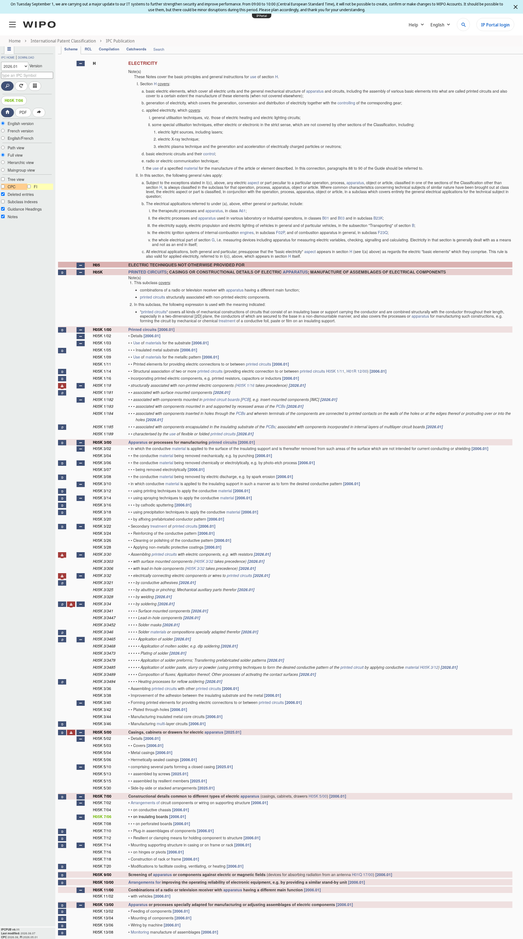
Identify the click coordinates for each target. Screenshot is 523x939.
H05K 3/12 (102, 490)
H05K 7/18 (102, 859)
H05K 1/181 (103, 392)
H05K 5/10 (102, 766)
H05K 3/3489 (104, 674)
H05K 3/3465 (104, 639)
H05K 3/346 (103, 631)
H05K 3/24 (102, 533)
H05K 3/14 (102, 497)
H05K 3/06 (102, 462)
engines (247, 232)
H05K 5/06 (102, 759)
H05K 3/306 (103, 568)
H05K (98, 272)
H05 (96, 265)
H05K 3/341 (103, 610)
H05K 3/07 (102, 469)
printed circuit (352, 667)
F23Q (383, 232)
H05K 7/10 (102, 830)
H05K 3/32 (204, 561)
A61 (242, 210)
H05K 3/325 (103, 589)
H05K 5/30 (102, 788)
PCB (246, 399)
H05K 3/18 (102, 512)
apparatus (315, 91)
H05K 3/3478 (104, 660)
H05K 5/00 (102, 732)
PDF (23, 112)
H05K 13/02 (103, 911)
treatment (227, 320)
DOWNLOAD (26, 57)
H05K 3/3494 (104, 681)
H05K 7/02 (102, 802)
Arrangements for (144, 882)
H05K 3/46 (102, 723)
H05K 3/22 (102, 526)
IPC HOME (8, 57)
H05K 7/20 (102, 866)
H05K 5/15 (102, 780)
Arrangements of (145, 802)
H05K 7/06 (14, 100)
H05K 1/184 (103, 413)
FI (35, 186)
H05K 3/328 (103, 596)
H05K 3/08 (102, 476)
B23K (378, 218)
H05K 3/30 (102, 554)
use (253, 76)
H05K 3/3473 (104, 653)
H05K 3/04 (102, 455)
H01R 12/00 (356, 371)
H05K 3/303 (103, 561)
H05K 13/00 (103, 904)
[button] (81, 63)
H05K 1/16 (102, 378)
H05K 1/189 (103, 433)
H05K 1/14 (102, 371)
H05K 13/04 (103, 917)
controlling (346, 102)
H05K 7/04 (102, 809)
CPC (12, 186)
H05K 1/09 (102, 357)
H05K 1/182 (103, 399)
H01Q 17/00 (362, 874)
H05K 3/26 (102, 540)
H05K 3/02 (102, 448)
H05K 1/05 (102, 349)
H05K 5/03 (102, 745)
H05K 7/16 (102, 852)
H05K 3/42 (102, 709)
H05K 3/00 (102, 442)
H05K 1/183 (103, 406)
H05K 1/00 (102, 329)
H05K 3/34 (102, 603)
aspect (253, 182)
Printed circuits (142, 329)
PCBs (280, 406)
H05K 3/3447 (104, 617)
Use (136, 342)
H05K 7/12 (102, 837)
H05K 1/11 (102, 364)
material (191, 168)
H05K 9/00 (102, 874)
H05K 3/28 (102, 547)
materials (153, 342)
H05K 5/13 (102, 773)
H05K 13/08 (103, 932)
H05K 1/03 (102, 342)
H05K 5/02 (102, 738)
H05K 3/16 (102, 505)
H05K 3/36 (102, 688)
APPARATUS (295, 272)
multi (161, 723)
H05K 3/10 (102, 483)
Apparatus (138, 442)
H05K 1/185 (103, 426)
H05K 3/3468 (104, 646)
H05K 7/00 (102, 796)
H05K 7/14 (102, 844)
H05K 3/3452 (104, 624)
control (209, 153)
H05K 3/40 (102, 702)
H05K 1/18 (102, 385)
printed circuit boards (221, 399)
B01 (325, 218)
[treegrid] (285, 497)
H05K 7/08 (102, 823)
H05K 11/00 (103, 889)
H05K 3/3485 (104, 667)
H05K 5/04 (102, 752)
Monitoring (140, 932)
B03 (341, 218)
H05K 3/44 (102, 716)
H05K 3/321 (103, 582)
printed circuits (152, 297)
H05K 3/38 (102, 695)
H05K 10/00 (103, 882)
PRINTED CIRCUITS (147, 272)
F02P (280, 232)
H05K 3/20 (102, 519)
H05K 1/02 (102, 335)
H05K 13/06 (103, 925)
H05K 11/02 (103, 896)
